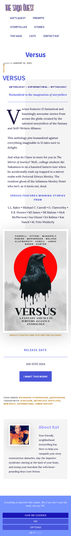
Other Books (40, 397)
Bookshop (25, 397)
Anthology (40, 400)
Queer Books (57, 397)
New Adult (10, 403)
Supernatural (25, 403)
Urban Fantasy (44, 403)
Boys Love (54, 400)
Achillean (26, 400)
